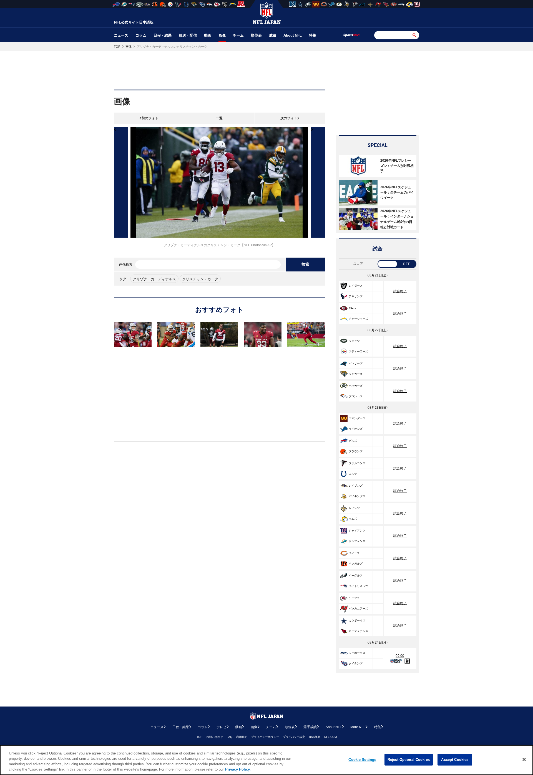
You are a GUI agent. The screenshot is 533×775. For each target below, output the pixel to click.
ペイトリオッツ (358, 586)
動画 (207, 35)
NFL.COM (330, 736)
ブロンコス (356, 396)
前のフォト (150, 118)
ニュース (121, 35)
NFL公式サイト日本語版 (134, 22)
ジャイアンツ (357, 530)
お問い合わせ (214, 736)
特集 (312, 35)
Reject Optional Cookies (409, 760)
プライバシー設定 (294, 736)
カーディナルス (358, 630)
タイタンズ (356, 663)
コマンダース (357, 418)
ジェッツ (354, 340)
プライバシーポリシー (265, 736)
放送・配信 (188, 35)
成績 (272, 35)
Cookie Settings (362, 760)
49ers (352, 308)
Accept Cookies (454, 760)
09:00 (400, 656)
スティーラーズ (358, 351)
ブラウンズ (356, 451)
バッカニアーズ (358, 608)
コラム (140, 35)
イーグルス (356, 575)
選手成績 (310, 727)
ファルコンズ (357, 463)
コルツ (353, 473)
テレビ (222, 727)
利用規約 (241, 736)
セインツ (354, 508)
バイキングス (357, 496)
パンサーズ (356, 363)
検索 (305, 264)
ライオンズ (356, 428)
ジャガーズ (356, 373)
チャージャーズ (358, 318)
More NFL (357, 727)
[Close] (524, 759)
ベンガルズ (356, 563)
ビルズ (353, 440)
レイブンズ (356, 485)
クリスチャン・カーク (200, 279)
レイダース (356, 285)
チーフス (354, 597)
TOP (199, 736)
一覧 (219, 118)
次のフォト (288, 118)
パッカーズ (356, 385)
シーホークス (357, 652)
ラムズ (353, 518)
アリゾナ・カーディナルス (154, 279)
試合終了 (400, 291)
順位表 (256, 35)
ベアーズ (354, 553)
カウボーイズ (357, 620)
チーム (238, 35)
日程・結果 (163, 35)
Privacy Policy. (238, 769)
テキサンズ (356, 296)
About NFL (292, 35)
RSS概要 (314, 736)
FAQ (229, 736)
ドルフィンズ (357, 541)
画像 (222, 35)
